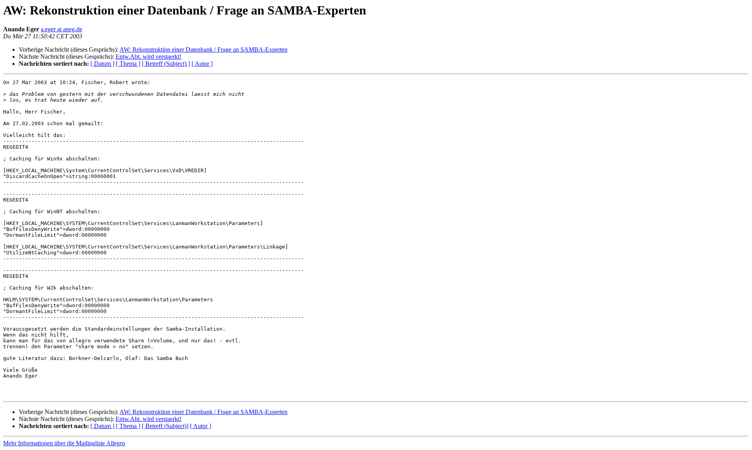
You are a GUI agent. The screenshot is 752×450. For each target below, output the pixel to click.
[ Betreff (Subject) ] (166, 63)
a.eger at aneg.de (61, 29)
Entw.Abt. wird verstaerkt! (148, 56)
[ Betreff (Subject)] (165, 426)
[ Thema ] (128, 63)
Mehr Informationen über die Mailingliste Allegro (64, 443)
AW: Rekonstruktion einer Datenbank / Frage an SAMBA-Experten (203, 49)
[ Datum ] (102, 63)
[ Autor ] (202, 63)
